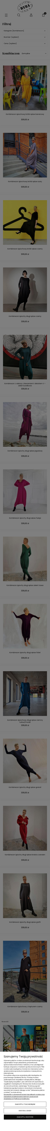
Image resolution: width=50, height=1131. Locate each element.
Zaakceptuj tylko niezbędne (25, 1104)
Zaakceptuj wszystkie (25, 1117)
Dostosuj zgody (25, 1111)
